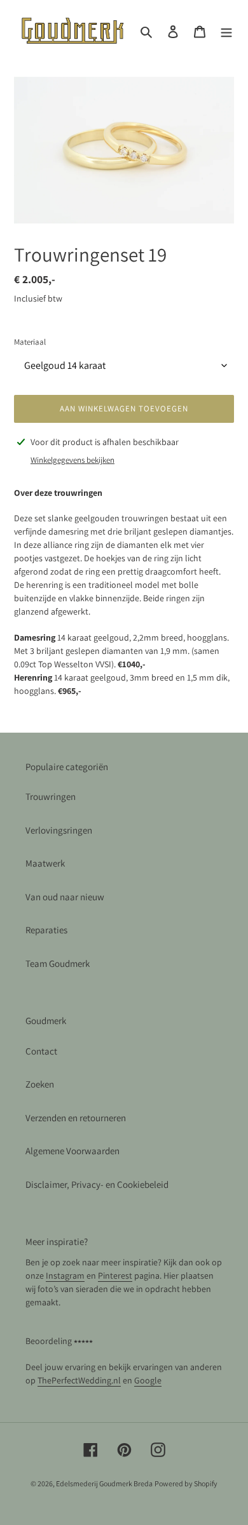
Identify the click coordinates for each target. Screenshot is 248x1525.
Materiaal (30, 341)
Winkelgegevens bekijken (72, 460)
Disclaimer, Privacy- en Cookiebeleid (97, 1184)
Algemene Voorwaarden (72, 1151)
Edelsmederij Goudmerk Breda (104, 1483)
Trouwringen (50, 796)
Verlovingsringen (58, 830)
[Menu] (226, 31)
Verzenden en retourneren (75, 1118)
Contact (41, 1051)
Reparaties (46, 930)
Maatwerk (45, 863)
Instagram (65, 1275)
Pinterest (115, 1275)
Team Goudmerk (57, 963)
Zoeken (39, 1084)
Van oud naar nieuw (64, 897)
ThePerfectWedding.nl (79, 1380)
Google (148, 1380)
